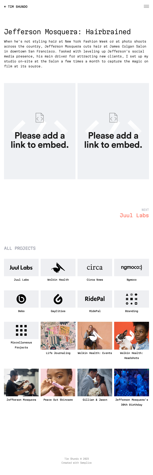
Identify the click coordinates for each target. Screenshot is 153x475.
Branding (131, 311)
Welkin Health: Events (95, 353)
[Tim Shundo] (15, 6)
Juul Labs (21, 280)
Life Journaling (58, 353)
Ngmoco (131, 280)
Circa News (95, 280)
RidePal (95, 311)
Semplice (86, 463)
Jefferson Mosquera (21, 400)
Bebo (21, 311)
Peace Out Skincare (58, 400)
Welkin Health (58, 280)
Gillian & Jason (95, 400)
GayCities (58, 311)
